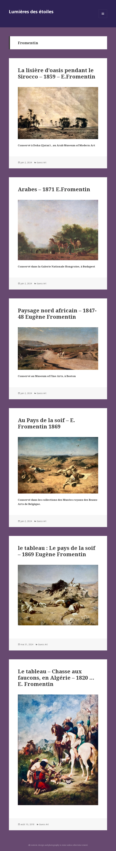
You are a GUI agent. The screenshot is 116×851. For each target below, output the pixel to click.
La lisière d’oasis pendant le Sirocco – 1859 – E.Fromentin (56, 73)
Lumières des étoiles (31, 11)
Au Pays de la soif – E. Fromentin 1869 (46, 423)
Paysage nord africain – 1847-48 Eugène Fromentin (57, 313)
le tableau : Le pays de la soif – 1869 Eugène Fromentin (56, 551)
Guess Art (41, 162)
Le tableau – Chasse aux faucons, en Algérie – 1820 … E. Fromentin (56, 677)
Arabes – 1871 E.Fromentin (54, 189)
